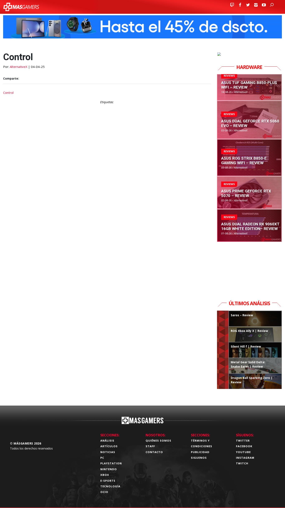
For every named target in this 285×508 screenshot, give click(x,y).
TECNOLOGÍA (110, 486)
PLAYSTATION (111, 463)
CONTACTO (154, 452)
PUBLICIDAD (200, 452)
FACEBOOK (244, 446)
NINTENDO (108, 469)
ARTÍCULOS (109, 446)
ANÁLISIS (107, 440)
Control (8, 92)
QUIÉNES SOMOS (158, 440)
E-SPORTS (107, 481)
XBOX (104, 475)
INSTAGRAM (245, 458)
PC (102, 458)
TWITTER (243, 440)
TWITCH (242, 463)
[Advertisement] (107, 280)
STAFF (150, 446)
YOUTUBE (243, 452)
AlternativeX (18, 67)
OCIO (104, 492)
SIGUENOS (199, 458)
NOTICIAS (107, 452)
